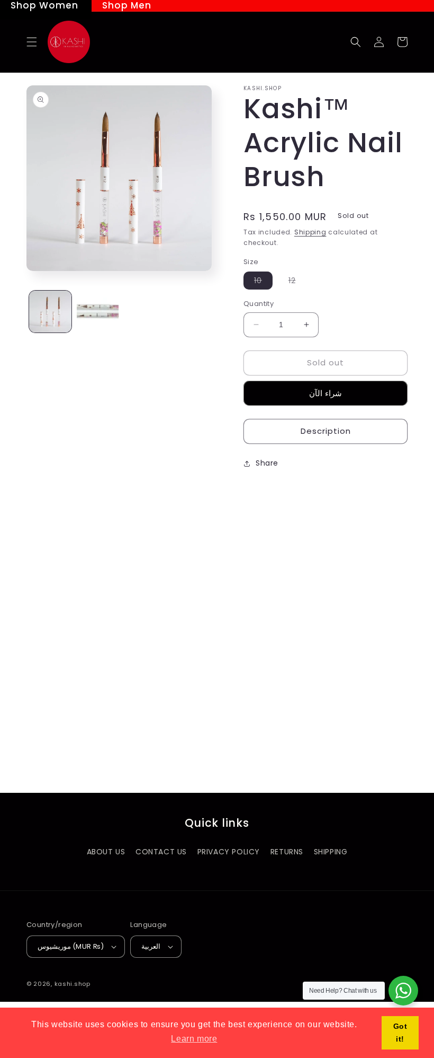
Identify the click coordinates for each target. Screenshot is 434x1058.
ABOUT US (106, 851)
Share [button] (267, 463)
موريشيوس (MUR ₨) (71, 946)
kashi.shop (73, 984)
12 (297, 282)
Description (326, 430)
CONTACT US (161, 851)
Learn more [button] (194, 1038)
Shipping (310, 232)
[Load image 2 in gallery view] (98, 312)
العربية (150, 946)
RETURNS (286, 851)
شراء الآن (325, 393)
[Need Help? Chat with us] (403, 990)
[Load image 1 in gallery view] (50, 312)
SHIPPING (331, 851)
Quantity (258, 304)
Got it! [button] (400, 1032)
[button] (31, 42)
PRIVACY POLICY (228, 851)
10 (263, 282)
